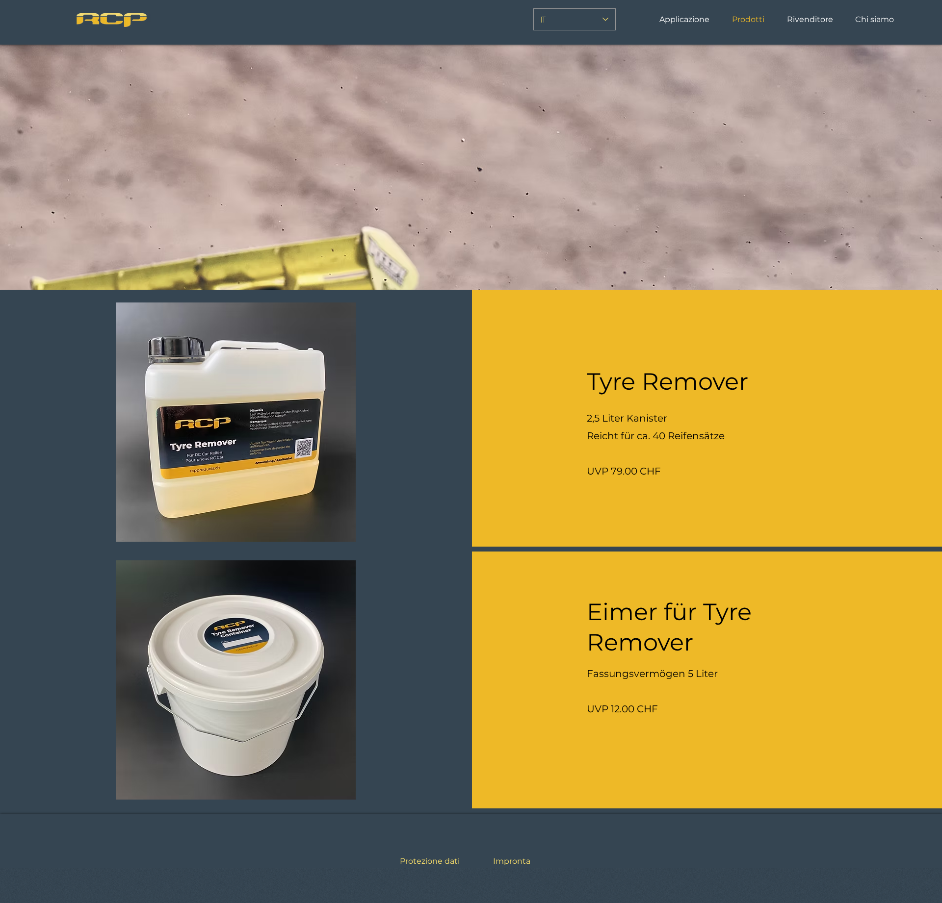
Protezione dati (430, 861)
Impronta (511, 861)
